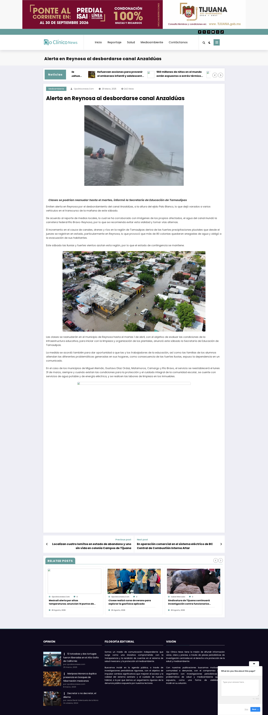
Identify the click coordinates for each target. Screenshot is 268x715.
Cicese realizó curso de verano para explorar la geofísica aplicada (129, 602)
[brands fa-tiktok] (222, 32)
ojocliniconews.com (84, 88)
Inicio (98, 42)
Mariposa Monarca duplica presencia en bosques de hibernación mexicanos (79, 677)
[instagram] (208, 32)
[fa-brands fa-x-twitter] (204, 32)
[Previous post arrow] (47, 544)
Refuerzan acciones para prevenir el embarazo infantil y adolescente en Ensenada (113, 74)
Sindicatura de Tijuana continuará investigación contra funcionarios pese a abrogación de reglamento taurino (189, 602)
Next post (142, 539)
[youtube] (213, 32)
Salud (131, 42)
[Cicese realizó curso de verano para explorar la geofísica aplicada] (134, 581)
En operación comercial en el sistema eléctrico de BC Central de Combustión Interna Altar (175, 546)
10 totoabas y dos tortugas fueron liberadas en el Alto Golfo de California (81, 657)
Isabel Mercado (178, 597)
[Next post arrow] (221, 544)
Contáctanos (178, 42)
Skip (246, 709)
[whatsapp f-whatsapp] (217, 32)
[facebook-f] (199, 32)
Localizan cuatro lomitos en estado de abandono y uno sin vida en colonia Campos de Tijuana (91, 546)
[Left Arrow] (215, 75)
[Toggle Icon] (217, 42)
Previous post (123, 539)
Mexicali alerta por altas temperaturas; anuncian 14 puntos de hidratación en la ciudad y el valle (71, 602)
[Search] (204, 42)
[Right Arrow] (220, 75)
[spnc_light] (209, 42)
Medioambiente (152, 42)
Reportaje (114, 42)
